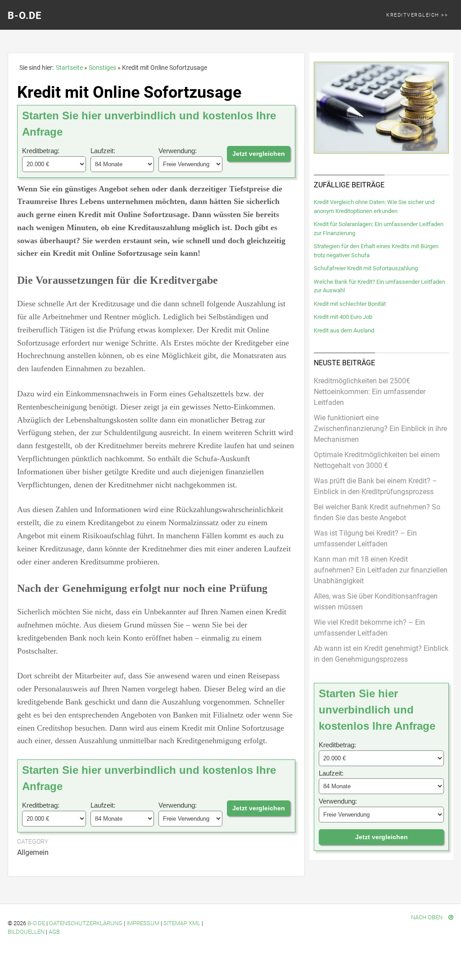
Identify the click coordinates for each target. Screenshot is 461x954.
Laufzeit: (102, 150)
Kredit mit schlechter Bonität (350, 303)
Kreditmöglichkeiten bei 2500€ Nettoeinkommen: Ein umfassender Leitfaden (369, 392)
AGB (54, 931)
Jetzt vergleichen (258, 153)
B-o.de (36, 923)
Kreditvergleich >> (417, 15)
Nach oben (427, 917)
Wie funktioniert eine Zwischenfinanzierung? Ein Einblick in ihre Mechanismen (380, 428)
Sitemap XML (181, 923)
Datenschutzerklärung (85, 923)
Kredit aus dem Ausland (344, 330)
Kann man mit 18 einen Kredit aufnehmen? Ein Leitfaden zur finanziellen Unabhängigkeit (380, 570)
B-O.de (24, 15)
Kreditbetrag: (40, 150)
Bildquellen (26, 931)
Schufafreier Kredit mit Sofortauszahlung (366, 268)
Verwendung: (177, 150)
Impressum (143, 923)
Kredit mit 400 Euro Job (343, 316)
